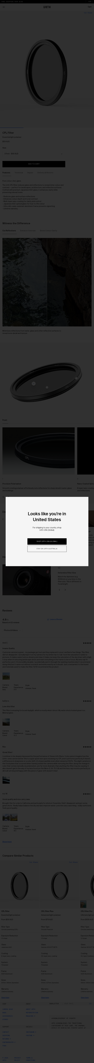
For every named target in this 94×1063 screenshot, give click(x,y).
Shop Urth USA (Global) (47, 541)
